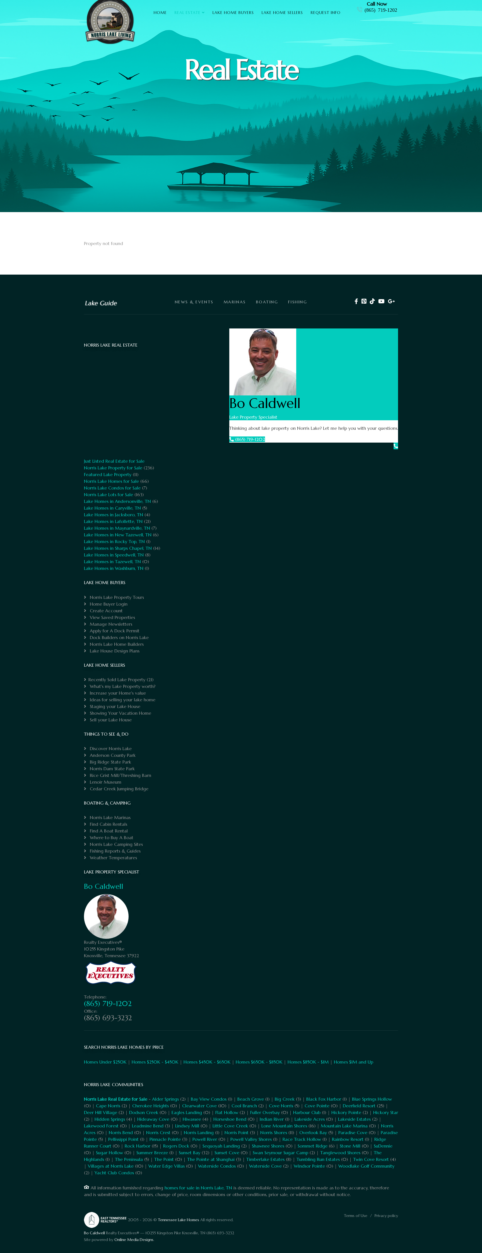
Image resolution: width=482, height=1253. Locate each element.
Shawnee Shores (268, 1146)
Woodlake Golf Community (366, 1166)
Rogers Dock (176, 1146)
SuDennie (383, 1146)
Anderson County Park (112, 755)
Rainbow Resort (347, 1139)
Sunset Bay (189, 1152)
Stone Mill (350, 1146)
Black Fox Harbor (323, 1099)
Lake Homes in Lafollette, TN (113, 521)
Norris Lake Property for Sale (113, 468)
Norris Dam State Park (111, 768)
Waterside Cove (265, 1166)
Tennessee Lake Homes (178, 1219)
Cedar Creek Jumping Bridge (118, 788)
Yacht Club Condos (114, 1172)
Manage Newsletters (110, 624)
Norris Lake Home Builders (116, 644)
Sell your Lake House (110, 719)
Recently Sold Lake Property (116, 679)
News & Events (194, 301)
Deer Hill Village (100, 1112)
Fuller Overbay (265, 1112)
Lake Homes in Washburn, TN (113, 568)
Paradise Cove (352, 1132)
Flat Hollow (226, 1112)
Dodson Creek (143, 1112)
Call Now (377, 4)
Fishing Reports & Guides (114, 851)
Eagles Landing (187, 1112)
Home (160, 12)
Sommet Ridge (312, 1146)
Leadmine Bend (147, 1126)
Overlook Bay (313, 1132)
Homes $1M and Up (353, 1062)
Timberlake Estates (265, 1159)
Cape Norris (108, 1105)
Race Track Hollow (302, 1139)
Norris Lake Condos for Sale (112, 488)
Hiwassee (192, 1119)
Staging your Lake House (114, 706)
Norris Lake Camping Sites (115, 844)
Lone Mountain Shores (284, 1126)
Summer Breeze (152, 1152)
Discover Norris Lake (110, 748)
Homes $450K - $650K (207, 1062)
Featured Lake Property (107, 474)
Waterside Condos (217, 1166)
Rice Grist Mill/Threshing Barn (119, 775)
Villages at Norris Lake (111, 1166)
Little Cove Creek (230, 1126)
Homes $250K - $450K (155, 1062)
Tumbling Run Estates (318, 1159)
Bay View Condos (208, 1099)
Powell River (204, 1139)
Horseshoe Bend (229, 1119)
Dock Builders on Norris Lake (118, 637)
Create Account (105, 610)
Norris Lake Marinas (109, 817)
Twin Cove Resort (371, 1159)
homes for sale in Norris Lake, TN (198, 1187)
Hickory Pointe (346, 1112)
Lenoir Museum (104, 782)
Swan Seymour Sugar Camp (280, 1152)
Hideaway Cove (153, 1119)
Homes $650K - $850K (259, 1062)
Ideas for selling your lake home (121, 699)
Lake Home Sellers (282, 12)
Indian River (272, 1119)
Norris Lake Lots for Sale (108, 494)
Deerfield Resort (359, 1105)
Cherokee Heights (150, 1105)
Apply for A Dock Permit (113, 630)
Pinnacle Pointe (165, 1139)
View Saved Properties (111, 617)
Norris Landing (199, 1132)
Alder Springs (165, 1099)
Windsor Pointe (309, 1166)
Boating (267, 301)
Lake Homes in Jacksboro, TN (113, 514)
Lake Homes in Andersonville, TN (117, 501)
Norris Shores (273, 1132)
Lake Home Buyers (233, 12)
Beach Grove (250, 1099)
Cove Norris (281, 1105)
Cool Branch (244, 1105)
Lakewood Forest (101, 1126)
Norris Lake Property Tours (116, 597)
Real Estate (188, 12)
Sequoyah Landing (221, 1146)
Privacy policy (386, 1215)
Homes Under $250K (105, 1062)
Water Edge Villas (166, 1166)
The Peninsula (129, 1159)
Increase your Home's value (117, 693)
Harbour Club (306, 1112)
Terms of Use (355, 1215)
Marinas (235, 301)
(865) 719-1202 (381, 9)
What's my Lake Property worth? (121, 686)
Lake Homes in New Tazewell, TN (117, 534)
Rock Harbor (137, 1146)
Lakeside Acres (310, 1119)
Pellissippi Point (123, 1139)
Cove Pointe (317, 1105)
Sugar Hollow (109, 1152)
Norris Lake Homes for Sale (111, 481)
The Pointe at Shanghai (211, 1159)
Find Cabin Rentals (107, 824)
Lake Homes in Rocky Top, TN (114, 541)
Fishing (297, 301)
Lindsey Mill (187, 1126)
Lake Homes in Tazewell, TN (112, 561)
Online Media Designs (133, 1239)
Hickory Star (385, 1112)
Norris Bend (121, 1132)
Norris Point (237, 1132)
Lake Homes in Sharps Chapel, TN (118, 548)
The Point (164, 1159)
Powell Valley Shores (251, 1139)
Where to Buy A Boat (110, 837)
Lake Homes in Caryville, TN (112, 508)
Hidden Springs (110, 1119)
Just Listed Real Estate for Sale (114, 461)
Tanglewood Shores (340, 1152)
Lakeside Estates (354, 1119)
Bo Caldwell (103, 886)
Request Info (326, 12)
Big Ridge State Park (109, 762)
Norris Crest (158, 1132)
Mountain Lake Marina (344, 1126)
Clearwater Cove (199, 1105)
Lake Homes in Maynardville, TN (117, 528)
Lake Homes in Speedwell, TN (114, 555)
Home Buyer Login (107, 604)
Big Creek (285, 1099)
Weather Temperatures (112, 857)
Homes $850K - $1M (308, 1062)
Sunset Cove (227, 1152)
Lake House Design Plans (113, 651)
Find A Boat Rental (108, 831)
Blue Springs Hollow (372, 1099)
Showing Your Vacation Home (119, 713)
